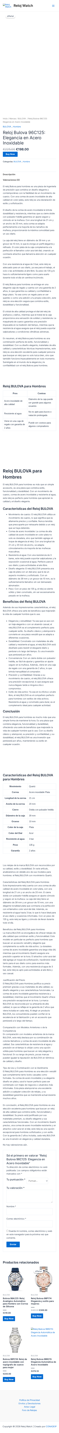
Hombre (17, 126)
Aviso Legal (29, 1406)
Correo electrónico (16, 1218)
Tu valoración (15, 1187)
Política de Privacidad (29, 1400)
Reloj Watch (23, 5)
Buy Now (10, 154)
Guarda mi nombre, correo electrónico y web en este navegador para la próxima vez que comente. (29, 1234)
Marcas (12, 118)
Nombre (11, 1206)
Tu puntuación (15, 1179)
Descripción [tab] (9, 174)
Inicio (5, 118)
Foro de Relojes (29, 1410)
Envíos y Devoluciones (30, 1403)
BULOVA (22, 118)
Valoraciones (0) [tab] (11, 180)
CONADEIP (51, 1426)
